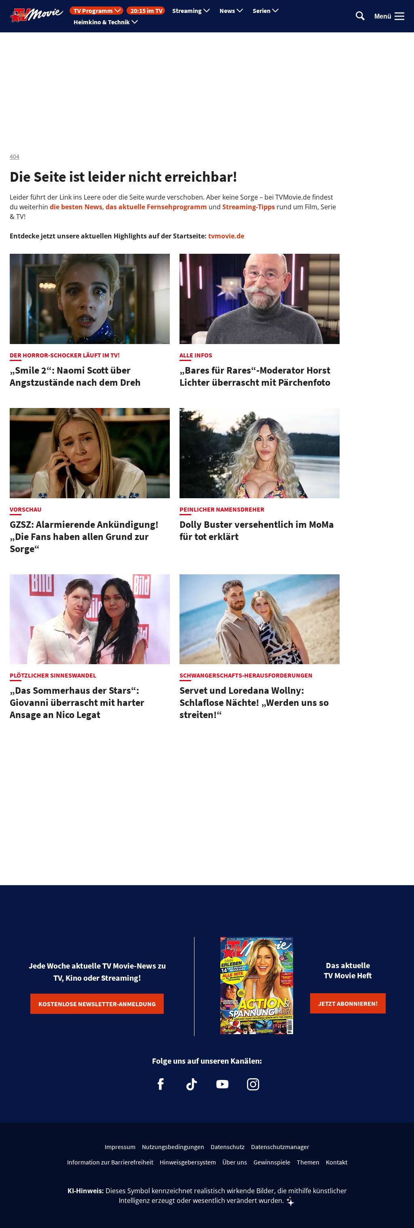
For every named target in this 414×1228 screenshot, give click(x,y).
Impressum (120, 1147)
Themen (308, 1162)
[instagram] (253, 1084)
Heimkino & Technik (102, 22)
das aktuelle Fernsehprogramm (155, 206)
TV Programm (93, 10)
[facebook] (161, 1084)
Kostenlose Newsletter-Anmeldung (97, 1004)
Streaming (187, 10)
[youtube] (222, 1084)
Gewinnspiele (271, 1162)
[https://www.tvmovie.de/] (37, 15)
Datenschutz (228, 1147)
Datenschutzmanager (280, 1147)
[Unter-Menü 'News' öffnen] (240, 10)
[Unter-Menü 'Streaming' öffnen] (206, 10)
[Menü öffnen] (399, 16)
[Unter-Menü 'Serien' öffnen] (275, 10)
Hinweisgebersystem (188, 1162)
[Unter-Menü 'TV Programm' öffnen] (117, 10)
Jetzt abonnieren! (348, 1003)
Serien (261, 10)
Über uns (234, 1162)
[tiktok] (192, 1084)
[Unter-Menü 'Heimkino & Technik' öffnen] (134, 21)
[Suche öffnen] (360, 16)
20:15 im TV (147, 10)
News (227, 10)
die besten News (76, 206)
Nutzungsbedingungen (173, 1147)
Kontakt (336, 1162)
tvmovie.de (226, 236)
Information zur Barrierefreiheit (110, 1162)
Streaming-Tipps (248, 206)
